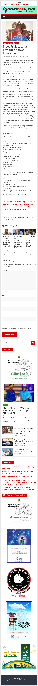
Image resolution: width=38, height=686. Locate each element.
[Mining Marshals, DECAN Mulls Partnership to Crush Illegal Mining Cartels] (19, 385)
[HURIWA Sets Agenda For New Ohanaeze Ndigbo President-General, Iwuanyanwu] (7, 230)
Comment (5, 270)
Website (4, 316)
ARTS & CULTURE (8, 43)
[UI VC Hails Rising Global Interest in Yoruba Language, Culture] (19, 230)
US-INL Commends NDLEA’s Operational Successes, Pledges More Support (23, 451)
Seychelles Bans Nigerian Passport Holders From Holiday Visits (18, 218)
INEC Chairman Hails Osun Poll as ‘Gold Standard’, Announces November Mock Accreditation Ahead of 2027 (23, 430)
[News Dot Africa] (4, 17)
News (5, 405)
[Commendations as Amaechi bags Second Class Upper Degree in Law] (30, 230)
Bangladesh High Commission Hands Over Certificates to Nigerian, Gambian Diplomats (24, 441)
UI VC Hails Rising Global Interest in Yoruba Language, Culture (18, 242)
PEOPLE (16, 43)
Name (3, 295)
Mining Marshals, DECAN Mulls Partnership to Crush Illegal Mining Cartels (17, 410)
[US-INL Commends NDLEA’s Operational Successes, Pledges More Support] (7, 449)
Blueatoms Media (19, 678)
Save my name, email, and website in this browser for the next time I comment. (18, 329)
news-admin (16, 56)
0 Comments (24, 56)
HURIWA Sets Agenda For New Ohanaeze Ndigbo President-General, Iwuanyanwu (7, 243)
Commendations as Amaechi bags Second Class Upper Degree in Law (30, 243)
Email (3, 306)
